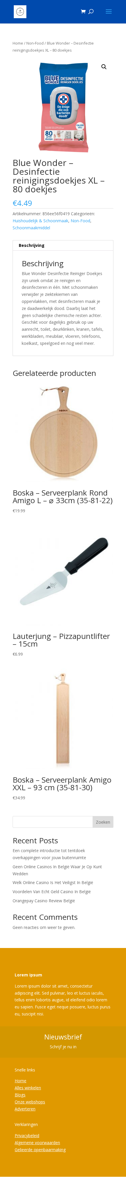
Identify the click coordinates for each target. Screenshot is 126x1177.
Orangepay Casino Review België (44, 900)
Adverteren (25, 1109)
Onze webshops (30, 1102)
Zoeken (103, 822)
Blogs (20, 1095)
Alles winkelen (28, 1087)
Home (18, 43)
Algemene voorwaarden (37, 1142)
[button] (104, 67)
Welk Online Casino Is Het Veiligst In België (53, 882)
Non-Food (35, 43)
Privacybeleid (27, 1135)
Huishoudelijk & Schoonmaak (40, 220)
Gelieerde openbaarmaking (40, 1149)
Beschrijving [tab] (32, 245)
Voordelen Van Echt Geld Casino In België (52, 891)
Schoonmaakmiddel (31, 227)
